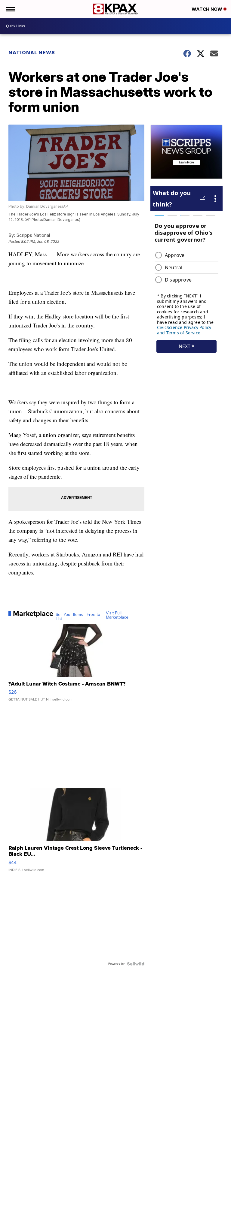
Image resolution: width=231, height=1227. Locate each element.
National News (31, 53)
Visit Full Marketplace (117, 615)
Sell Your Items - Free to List (78, 617)
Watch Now (207, 9)
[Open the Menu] (10, 9)
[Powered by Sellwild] (135, 964)
